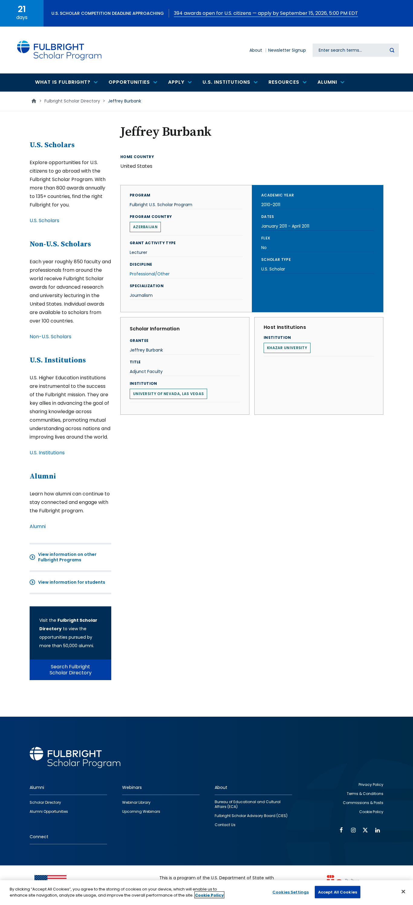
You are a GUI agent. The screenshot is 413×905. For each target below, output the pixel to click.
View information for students (71, 582)
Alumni (43, 476)
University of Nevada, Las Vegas (168, 393)
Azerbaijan (145, 226)
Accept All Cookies (337, 892)
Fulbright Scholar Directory (72, 101)
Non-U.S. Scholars (60, 244)
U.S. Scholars (52, 145)
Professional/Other (150, 274)
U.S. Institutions (58, 360)
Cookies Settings (290, 892)
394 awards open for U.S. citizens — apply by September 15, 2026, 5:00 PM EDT (266, 13)
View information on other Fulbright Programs (67, 557)
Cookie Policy (209, 895)
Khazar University (287, 347)
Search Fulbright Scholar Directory (71, 669)
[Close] (403, 891)
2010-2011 (270, 205)
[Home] (59, 50)
